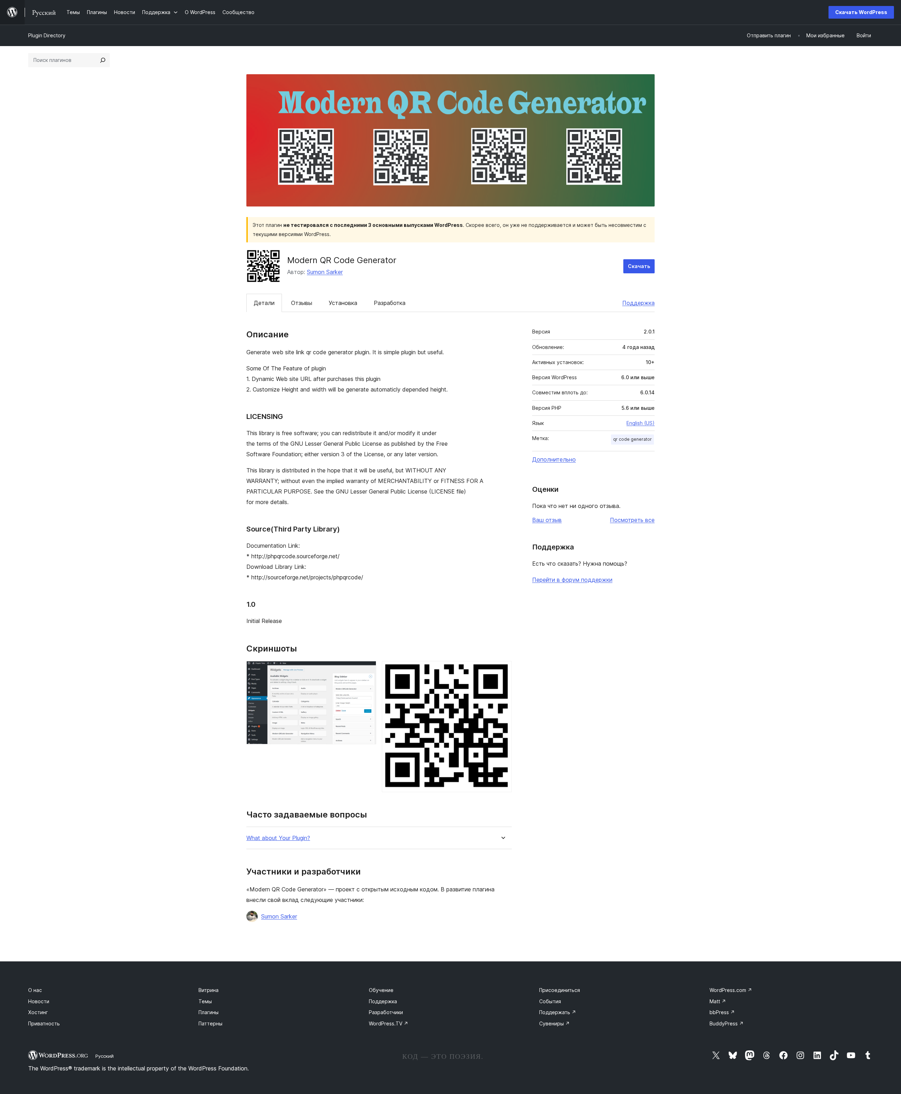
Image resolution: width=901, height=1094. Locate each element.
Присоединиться (559, 990)
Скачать (639, 266)
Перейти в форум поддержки (572, 579)
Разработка (389, 302)
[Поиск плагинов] (103, 60)
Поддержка (638, 302)
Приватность (44, 1023)
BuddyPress (727, 1023)
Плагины (209, 1012)
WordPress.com (731, 990)
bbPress (722, 1012)
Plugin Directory (46, 35)
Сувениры (554, 1023)
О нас (35, 990)
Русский (104, 1056)
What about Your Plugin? (278, 838)
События (550, 1001)
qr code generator (632, 439)
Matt (718, 1001)
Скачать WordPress (861, 12)
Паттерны (210, 1023)
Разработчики (386, 1012)
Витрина (209, 990)
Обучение (381, 990)
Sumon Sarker (325, 271)
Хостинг (38, 1012)
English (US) (640, 423)
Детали (264, 302)
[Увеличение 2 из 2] (502, 670)
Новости (38, 1001)
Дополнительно (554, 459)
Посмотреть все (632, 519)
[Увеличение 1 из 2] (366, 670)
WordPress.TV (388, 1023)
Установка (343, 302)
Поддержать (557, 1012)
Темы (205, 1001)
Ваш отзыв (547, 519)
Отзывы (301, 302)
